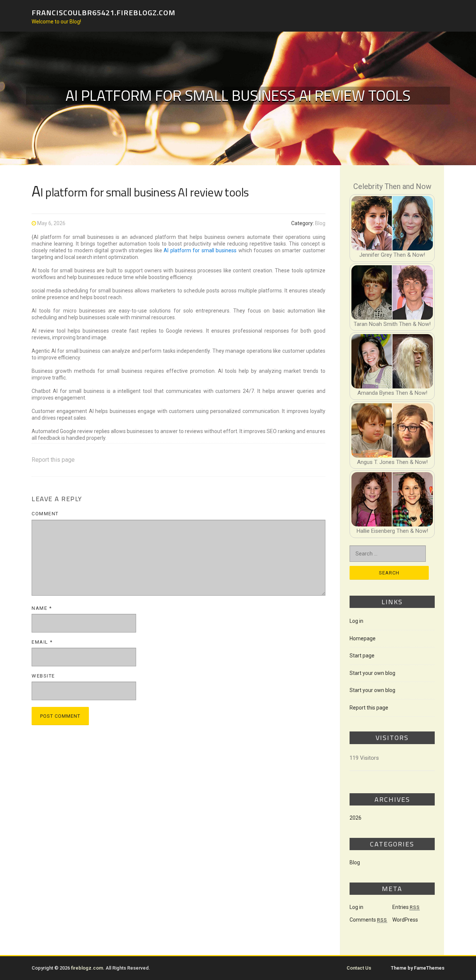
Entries (406, 907)
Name (42, 608)
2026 (355, 818)
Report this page (53, 459)
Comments (368, 920)
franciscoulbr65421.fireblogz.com (104, 12)
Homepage (363, 638)
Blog (320, 223)
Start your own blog (372, 673)
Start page (362, 656)
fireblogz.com (87, 968)
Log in (356, 621)
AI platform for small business (200, 250)
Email (42, 642)
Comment (45, 513)
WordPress (405, 920)
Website (43, 676)
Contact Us (359, 968)
